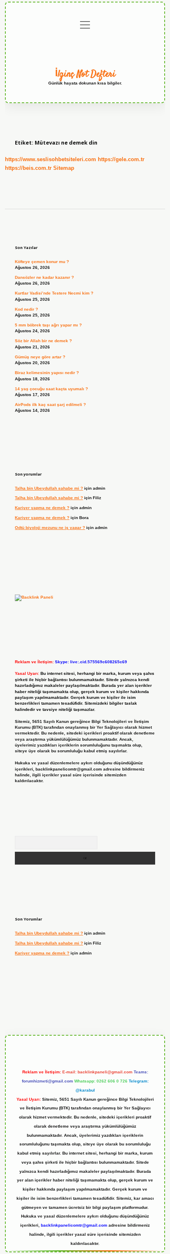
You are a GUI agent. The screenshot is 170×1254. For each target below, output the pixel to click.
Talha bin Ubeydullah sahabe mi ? (49, 488)
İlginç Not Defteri (85, 74)
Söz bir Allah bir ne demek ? (43, 340)
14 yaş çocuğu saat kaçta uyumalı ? (51, 389)
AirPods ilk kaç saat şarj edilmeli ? (50, 404)
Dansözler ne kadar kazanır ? (44, 277)
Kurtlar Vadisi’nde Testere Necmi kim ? (54, 293)
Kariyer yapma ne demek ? (42, 507)
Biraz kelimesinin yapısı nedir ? (47, 372)
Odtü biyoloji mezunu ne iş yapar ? (50, 527)
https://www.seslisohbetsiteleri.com (50, 159)
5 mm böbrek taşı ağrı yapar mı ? (48, 325)
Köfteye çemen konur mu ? (42, 261)
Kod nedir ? (26, 309)
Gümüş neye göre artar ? (40, 357)
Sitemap (63, 168)
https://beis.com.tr (28, 168)
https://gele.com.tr (121, 159)
